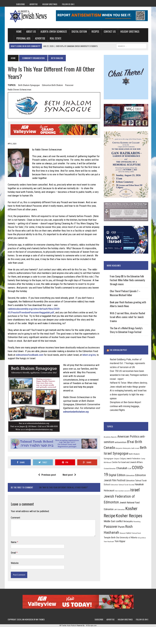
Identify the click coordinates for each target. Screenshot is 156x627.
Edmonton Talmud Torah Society (122, 485)
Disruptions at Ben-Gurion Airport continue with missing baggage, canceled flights (125, 406)
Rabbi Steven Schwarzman (19, 89)
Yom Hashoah (109, 541)
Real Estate (55, 38)
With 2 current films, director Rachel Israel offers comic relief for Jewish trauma (127, 317)
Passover (69, 85)
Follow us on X (68, 4)
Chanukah (121, 468)
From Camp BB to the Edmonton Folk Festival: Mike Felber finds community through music (127, 280)
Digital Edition (79, 31)
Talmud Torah (136, 533)
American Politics (128, 436)
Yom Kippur (120, 541)
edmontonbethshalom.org (76, 411)
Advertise (34, 4)
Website (15, 563)
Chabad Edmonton (110, 469)
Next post (68, 474)
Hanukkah (139, 484)
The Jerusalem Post (118, 349)
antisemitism (120, 442)
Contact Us (110, 31)
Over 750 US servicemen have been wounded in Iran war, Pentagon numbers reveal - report (129, 375)
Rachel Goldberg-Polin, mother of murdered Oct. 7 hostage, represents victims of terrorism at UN (127, 363)
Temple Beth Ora (111, 537)
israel (135, 489)
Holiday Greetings (49, 4)
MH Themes (40, 619)
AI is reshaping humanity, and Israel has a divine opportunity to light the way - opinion (128, 394)
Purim (121, 527)
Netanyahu (128, 521)
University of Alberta (128, 537)
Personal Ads (23, 38)
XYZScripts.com (91, 626)
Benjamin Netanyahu (123, 448)
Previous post (48, 474)
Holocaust (109, 490)
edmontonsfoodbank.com (29, 354)
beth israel (135, 448)
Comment (15, 517)
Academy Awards (110, 437)
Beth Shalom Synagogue (29, 85)
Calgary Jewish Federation (130, 458)
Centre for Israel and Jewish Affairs (127, 462)
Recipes (95, 31)
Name (14, 542)
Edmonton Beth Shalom (52, 85)
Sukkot (128, 533)
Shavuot (123, 533)
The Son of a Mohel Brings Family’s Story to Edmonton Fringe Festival (126, 330)
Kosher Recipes (129, 515)
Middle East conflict (113, 521)
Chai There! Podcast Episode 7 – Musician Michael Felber (125, 293)
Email (13, 552)
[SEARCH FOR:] (131, 46)
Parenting (136, 521)
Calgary (116, 459)
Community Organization (33, 58)
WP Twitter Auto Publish (67, 626)
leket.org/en (89, 354)
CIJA (129, 469)
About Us (31, 31)
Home (18, 31)
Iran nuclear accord (122, 491)
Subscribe (20, 4)
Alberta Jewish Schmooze (54, 31)
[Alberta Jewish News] (30, 16)
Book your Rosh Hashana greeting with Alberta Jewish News (128, 304)
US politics (142, 538)
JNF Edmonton (119, 509)
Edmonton (130, 475)
